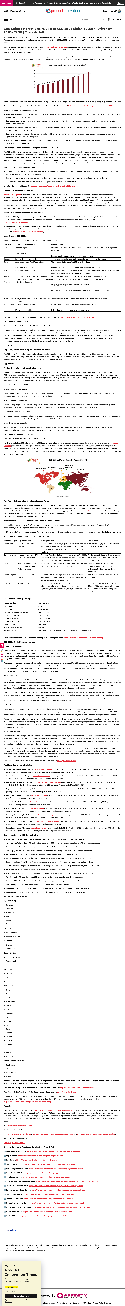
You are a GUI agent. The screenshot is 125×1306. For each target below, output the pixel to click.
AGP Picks (6, 3)
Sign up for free (21, 1296)
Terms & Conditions (64, 1303)
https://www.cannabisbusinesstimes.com (28, 232)
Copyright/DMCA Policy (82, 1303)
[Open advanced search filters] (109, 19)
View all (120, 3)
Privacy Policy (98, 1303)
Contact (109, 1303)
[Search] (104, 19)
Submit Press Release (47, 1303)
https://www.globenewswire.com (18, 222)
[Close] (38, 1263)
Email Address (11, 1287)
